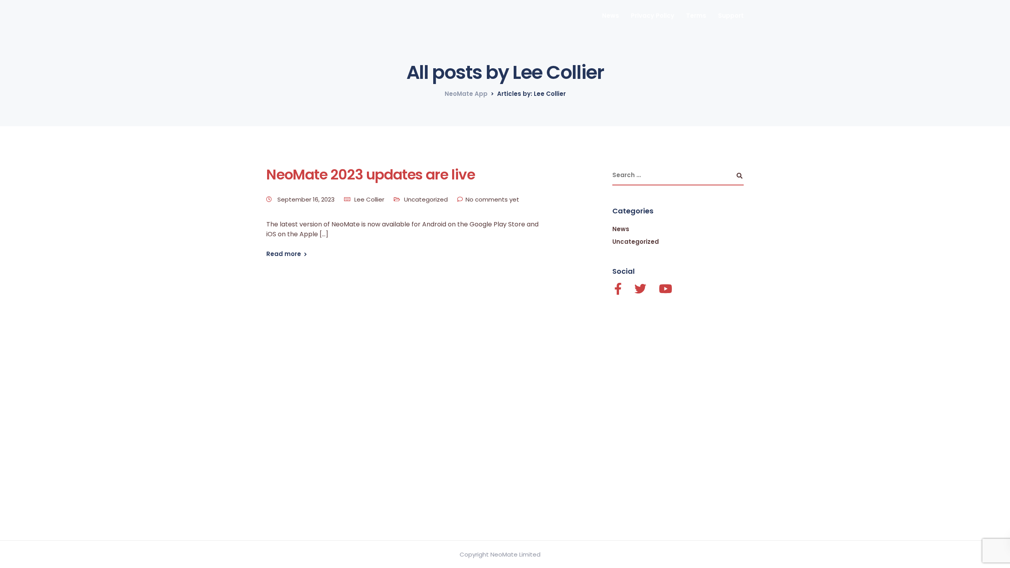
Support (731, 15)
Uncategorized (426, 199)
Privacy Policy (652, 15)
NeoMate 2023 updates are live (370, 174)
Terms (696, 15)
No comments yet (492, 199)
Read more (283, 254)
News (610, 15)
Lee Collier (369, 199)
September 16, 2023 (306, 199)
